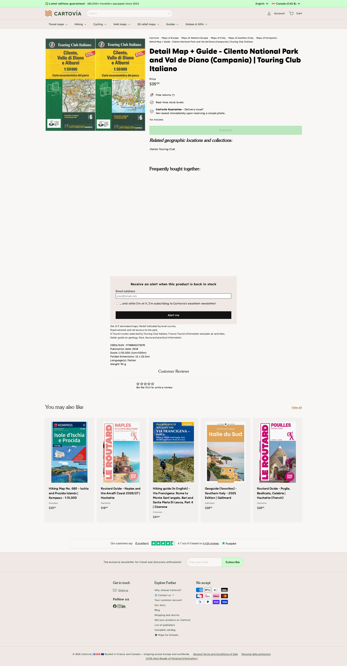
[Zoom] (95, 84)
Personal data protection (256, 654)
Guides (171, 24)
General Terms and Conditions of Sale (215, 654)
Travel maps (57, 24)
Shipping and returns (167, 615)
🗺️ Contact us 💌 (165, 595)
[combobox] (262, 3)
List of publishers (165, 625)
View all (297, 407)
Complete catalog (165, 629)
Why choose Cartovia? (168, 590)
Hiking (79, 24)
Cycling (98, 24)
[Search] (169, 13)
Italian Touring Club (162, 149)
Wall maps (120, 24)
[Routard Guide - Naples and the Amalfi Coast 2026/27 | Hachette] (121, 465)
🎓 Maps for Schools (166, 634)
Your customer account (168, 600)
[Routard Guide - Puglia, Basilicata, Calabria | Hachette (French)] (277, 465)
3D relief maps (146, 24)
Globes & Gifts (195, 24)
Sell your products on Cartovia (172, 619)
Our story (160, 605)
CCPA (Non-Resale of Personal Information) (172, 658)
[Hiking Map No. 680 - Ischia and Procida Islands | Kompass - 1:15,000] (69, 465)
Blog (157, 610)
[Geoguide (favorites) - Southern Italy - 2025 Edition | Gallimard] (225, 465)
